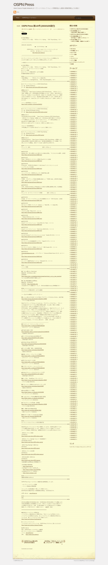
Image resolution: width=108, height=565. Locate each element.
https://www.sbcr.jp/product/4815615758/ (31, 416)
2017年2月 (73, 283)
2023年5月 (73, 146)
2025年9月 (73, 92)
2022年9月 (73, 161)
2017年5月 (73, 277)
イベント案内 (74, 54)
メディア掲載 (74, 60)
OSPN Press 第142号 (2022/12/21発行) (30, 541)
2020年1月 (73, 220)
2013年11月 (73, 357)
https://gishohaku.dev (32, 284)
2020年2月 (73, 218)
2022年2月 (73, 172)
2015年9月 (73, 315)
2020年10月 (73, 203)
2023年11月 (73, 134)
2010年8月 (73, 431)
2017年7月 (73, 273)
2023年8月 (73, 140)
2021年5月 (73, 189)
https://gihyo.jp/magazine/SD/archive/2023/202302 (34, 344)
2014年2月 (73, 351)
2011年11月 (73, 403)
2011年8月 (73, 408)
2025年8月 (73, 94)
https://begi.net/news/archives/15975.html (32, 206)
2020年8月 (73, 206)
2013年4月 (73, 370)
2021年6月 (73, 187)
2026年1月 (73, 85)
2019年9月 (73, 227)
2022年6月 (73, 166)
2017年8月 (73, 271)
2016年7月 (73, 296)
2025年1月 (73, 107)
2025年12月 (73, 86)
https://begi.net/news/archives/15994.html (32, 224)
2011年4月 (73, 416)
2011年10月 (73, 405)
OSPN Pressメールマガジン (29, 17)
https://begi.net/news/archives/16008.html (32, 236)
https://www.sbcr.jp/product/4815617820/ (31, 410)
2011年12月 (73, 401)
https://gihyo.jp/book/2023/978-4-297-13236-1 (33, 338)
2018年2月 (73, 260)
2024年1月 (73, 130)
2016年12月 (73, 286)
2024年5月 (73, 123)
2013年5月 (73, 368)
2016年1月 (73, 307)
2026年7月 (73, 73)
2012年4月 (73, 393)
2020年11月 (73, 201)
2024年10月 (73, 113)
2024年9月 (73, 115)
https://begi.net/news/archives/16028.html (32, 182)
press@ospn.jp (33, 493)
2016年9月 (73, 292)
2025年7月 (73, 96)
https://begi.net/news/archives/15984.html (32, 155)
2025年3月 (73, 104)
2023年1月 (73, 153)
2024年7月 (73, 119)
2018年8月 (73, 248)
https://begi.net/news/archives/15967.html (32, 200)
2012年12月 (73, 378)
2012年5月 (73, 391)
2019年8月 (73, 229)
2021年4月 (73, 191)
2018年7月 (73, 250)
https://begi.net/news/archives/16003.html (32, 168)
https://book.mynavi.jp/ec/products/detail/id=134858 (34, 299)
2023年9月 (73, 138)
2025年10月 (73, 90)
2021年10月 (73, 180)
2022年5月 (73, 168)
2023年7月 (73, 142)
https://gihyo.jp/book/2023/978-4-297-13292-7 (33, 374)
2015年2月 (73, 328)
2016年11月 (73, 288)
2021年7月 (73, 186)
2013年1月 (73, 376)
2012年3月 (73, 395)
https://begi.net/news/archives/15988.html (32, 161)
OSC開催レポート (75, 50)
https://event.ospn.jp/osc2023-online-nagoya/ (32, 454)
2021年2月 (73, 195)
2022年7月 (73, 165)
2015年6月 (73, 321)
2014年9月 (73, 338)
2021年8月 (73, 184)
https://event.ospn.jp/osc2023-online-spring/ (36, 112)
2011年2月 (73, 420)
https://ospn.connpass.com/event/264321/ (32, 104)
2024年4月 (73, 125)
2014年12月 (73, 332)
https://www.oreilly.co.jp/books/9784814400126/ (33, 368)
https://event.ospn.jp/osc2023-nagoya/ (31, 460)
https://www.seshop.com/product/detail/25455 (33, 350)
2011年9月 (73, 407)
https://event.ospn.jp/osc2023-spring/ (35, 135)
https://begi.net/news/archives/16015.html (32, 174)
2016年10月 (73, 290)
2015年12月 (73, 309)
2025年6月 (73, 98)
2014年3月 (73, 349)
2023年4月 (73, 147)
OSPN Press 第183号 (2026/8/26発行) (79, 29)
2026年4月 (73, 79)
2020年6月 (73, 210)
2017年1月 (73, 285)
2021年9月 (73, 182)
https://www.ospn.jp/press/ (32, 534)
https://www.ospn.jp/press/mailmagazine (31, 519)
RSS (18, 12)
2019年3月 (73, 237)
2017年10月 (73, 267)
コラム (72, 56)
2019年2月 (73, 239)
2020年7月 (73, 208)
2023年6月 (73, 144)
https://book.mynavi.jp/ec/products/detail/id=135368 (34, 404)
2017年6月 (73, 275)
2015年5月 (73, 323)
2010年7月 (73, 433)
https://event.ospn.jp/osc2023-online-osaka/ (36, 87)
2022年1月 (73, 174)
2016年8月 (73, 294)
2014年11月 (73, 334)
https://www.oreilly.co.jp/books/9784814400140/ (33, 325)
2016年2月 (73, 306)
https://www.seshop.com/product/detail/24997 (33, 386)
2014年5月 (73, 346)
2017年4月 (73, 279)
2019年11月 (73, 224)
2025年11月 (73, 88)
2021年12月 (73, 176)
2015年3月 (73, 326)
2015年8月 (73, 317)
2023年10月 (73, 136)
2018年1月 (73, 262)
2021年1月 (73, 197)
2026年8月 (73, 71)
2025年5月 (73, 100)
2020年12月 (73, 199)
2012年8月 (73, 386)
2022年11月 (73, 157)
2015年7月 (73, 319)
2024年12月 (73, 109)
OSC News (73, 48)
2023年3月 (73, 149)
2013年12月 (73, 355)
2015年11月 (73, 311)
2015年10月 (73, 313)
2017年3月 (73, 281)
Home (17, 17)
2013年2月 (73, 374)
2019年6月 (73, 231)
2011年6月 (73, 412)
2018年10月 (73, 245)
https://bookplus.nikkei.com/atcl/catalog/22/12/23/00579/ (35, 331)
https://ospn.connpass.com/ (30, 473)
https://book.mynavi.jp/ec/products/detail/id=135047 (34, 380)
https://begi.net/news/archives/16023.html (32, 248)
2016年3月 (73, 304)
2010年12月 (73, 424)
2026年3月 (73, 81)
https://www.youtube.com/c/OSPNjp (31, 469)
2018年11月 (73, 243)
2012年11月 (73, 380)
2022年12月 (73, 155)
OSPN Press (24, 4)
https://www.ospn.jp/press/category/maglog (32, 525)
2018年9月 (73, 247)
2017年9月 (73, 269)
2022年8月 (73, 163)
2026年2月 (73, 83)
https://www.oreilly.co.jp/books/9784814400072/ (33, 356)
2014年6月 (73, 344)
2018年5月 (73, 254)
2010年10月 (73, 427)
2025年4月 (73, 102)
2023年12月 (73, 132)
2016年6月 (73, 298)
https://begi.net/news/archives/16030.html (32, 256)
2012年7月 (73, 387)
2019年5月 (73, 233)
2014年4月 (73, 347)
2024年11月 (73, 111)
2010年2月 (73, 437)
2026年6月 (73, 75)
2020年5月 (73, 212)
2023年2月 (73, 151)
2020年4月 (73, 214)
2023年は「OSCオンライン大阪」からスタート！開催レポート (53, 542)
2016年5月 (73, 300)
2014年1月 (73, 353)
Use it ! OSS (73, 52)
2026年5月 (73, 77)
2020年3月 (73, 216)
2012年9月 (73, 384)
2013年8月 (73, 363)
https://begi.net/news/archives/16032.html (32, 262)
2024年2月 (73, 128)
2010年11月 (73, 426)
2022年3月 (73, 170)
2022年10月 (73, 159)
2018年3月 (73, 258)
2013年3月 (73, 372)
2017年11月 (73, 266)
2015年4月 (73, 325)
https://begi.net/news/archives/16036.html (32, 188)
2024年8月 (73, 117)
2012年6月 (73, 389)
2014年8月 (73, 340)
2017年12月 (73, 264)
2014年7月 (73, 342)
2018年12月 (73, 241)
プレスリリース (74, 58)
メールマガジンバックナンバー (42, 29)
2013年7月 (73, 365)
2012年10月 (73, 382)
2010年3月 (73, 435)
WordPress (82, 560)
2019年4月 (73, 235)
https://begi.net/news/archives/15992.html (32, 218)
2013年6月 (73, 367)
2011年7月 (73, 410)
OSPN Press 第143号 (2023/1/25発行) (38, 26)
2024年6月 (73, 121)
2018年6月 (73, 252)
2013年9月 (73, 361)
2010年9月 (73, 429)
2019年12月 (73, 222)
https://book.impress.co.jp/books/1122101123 (33, 398)
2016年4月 (73, 302)
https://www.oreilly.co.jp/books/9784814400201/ (33, 362)
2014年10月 (73, 336)
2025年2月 (73, 106)
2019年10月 (73, 225)
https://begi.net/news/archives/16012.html (32, 242)
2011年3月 (73, 418)
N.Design (92, 560)
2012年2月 (73, 397)
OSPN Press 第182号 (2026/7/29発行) (79, 34)
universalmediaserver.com (28, 253)
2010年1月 (73, 439)
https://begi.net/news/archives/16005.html (32, 230)
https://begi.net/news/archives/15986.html (32, 212)
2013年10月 (73, 359)
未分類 (72, 64)
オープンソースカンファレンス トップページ (81, 446)
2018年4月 (73, 256)
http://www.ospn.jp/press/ (38, 52)
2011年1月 (73, 422)
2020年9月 (73, 205)
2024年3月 (73, 126)
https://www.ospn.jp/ (28, 466)
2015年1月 (73, 330)
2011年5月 (73, 414)
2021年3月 (73, 193)
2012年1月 (73, 399)
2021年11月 (73, 178)
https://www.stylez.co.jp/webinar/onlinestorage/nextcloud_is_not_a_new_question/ (41, 276)
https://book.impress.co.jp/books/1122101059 (33, 392)
